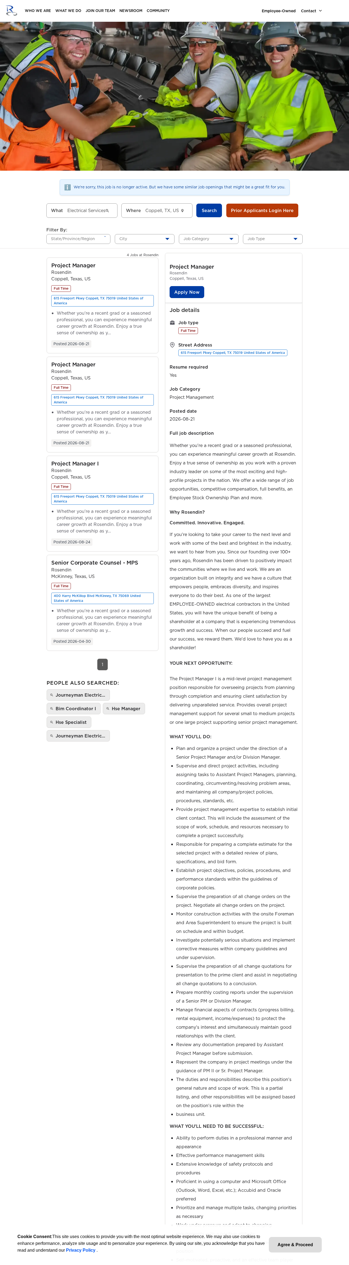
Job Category (196, 238)
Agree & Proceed (295, 1244)
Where (133, 210)
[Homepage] (11, 10)
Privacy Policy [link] (81, 1250)
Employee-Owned (279, 11)
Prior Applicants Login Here (262, 210)
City (123, 238)
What (57, 210)
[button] (73, 265)
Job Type (256, 238)
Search (209, 210)
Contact (308, 11)
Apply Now (187, 292)
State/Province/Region (73, 238)
